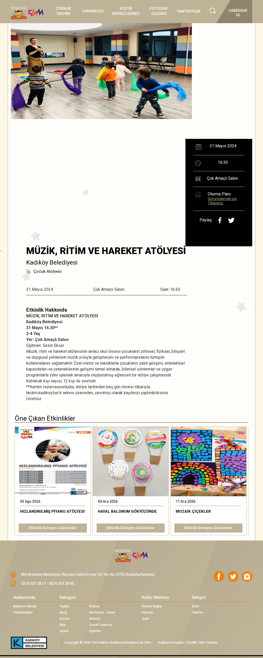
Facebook (219, 576)
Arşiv (145, 618)
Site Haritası (208, 642)
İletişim (199, 597)
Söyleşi (94, 606)
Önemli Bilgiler (152, 606)
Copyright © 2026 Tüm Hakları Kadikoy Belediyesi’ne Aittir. (108, 642)
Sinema (94, 618)
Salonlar (148, 612)
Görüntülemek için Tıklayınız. (222, 201)
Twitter (233, 576)
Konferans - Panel (102, 612)
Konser (65, 618)
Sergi (63, 612)
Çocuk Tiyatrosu (100, 625)
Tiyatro (64, 606)
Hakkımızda (24, 597)
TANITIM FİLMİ (188, 11)
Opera (64, 631)
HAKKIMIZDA (93, 11)
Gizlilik (192, 642)
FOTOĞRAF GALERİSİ (159, 11)
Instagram (247, 576)
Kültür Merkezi (155, 597)
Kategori (68, 597)
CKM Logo (131, 556)
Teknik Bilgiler (23, 612)
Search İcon (213, 11)
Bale (63, 625)
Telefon (197, 612)
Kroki (195, 606)
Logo (28, 13)
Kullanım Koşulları (171, 642)
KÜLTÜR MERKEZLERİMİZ (126, 11)
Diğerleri (95, 631)
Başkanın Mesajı (24, 606)
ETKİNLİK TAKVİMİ (63, 11)
